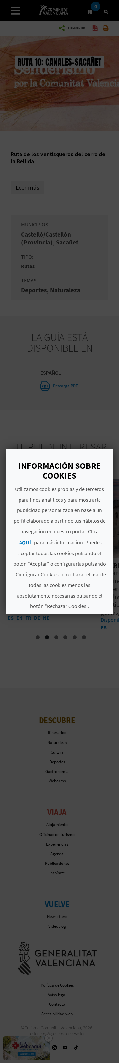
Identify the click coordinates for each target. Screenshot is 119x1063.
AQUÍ (25, 542)
